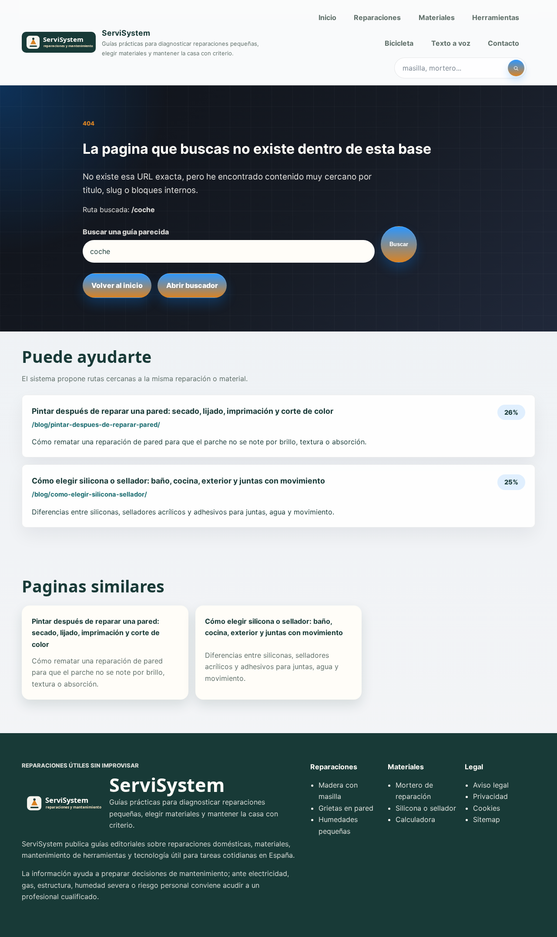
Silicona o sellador (426, 808)
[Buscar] (516, 68)
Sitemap (486, 819)
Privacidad (490, 796)
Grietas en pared (346, 808)
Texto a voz (450, 43)
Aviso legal (491, 785)
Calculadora (415, 819)
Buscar (398, 244)
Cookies (486, 808)
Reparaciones (377, 17)
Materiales (437, 17)
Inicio (327, 17)
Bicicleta (399, 43)
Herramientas (495, 17)
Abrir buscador (192, 285)
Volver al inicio (117, 285)
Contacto (503, 43)
